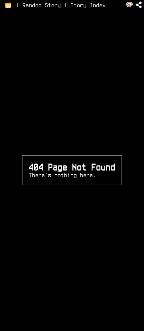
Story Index (88, 5)
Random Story (41, 5)
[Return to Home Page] (8, 5)
